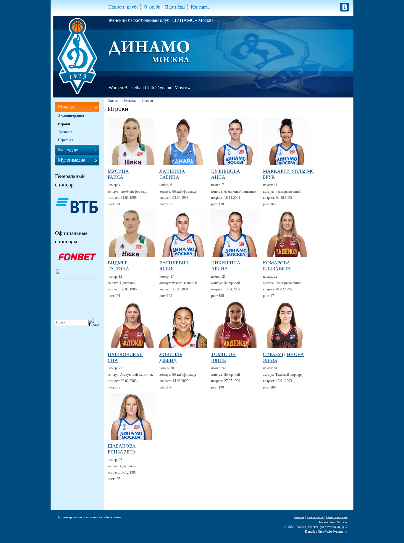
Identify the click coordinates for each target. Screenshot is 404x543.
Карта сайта (315, 517)
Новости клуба (123, 6)
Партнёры (175, 6)
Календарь (68, 149)
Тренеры (65, 132)
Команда (130, 100)
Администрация (71, 116)
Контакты (201, 6)
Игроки (64, 124)
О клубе (152, 6)
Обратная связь (337, 517)
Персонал (65, 140)
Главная (113, 100)
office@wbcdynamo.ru (332, 531)
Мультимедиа (71, 159)
